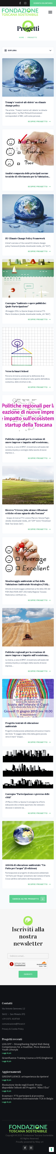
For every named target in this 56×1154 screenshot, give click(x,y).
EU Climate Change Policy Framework (25, 238)
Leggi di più (6, 1053)
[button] (50, 12)
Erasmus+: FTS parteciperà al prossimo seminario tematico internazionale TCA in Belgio (27, 1097)
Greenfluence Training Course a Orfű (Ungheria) (27, 1057)
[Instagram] (25, 3)
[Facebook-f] (20, 3)
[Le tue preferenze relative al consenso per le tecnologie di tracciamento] (51, 1149)
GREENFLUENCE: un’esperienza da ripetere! (25, 1076)
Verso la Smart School (16, 371)
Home (21, 37)
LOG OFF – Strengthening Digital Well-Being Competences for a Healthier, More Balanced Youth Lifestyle (26, 1047)
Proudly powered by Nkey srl (29, 1142)
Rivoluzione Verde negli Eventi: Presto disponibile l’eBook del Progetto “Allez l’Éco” (25, 1086)
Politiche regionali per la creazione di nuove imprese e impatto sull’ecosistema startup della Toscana (26, 442)
